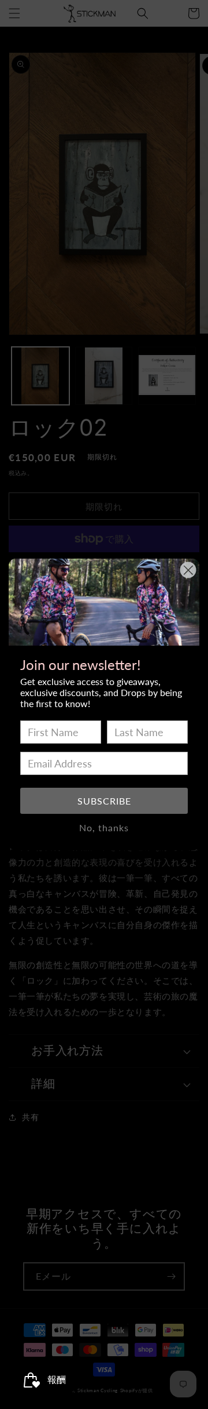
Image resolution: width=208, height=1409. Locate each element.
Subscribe (104, 800)
